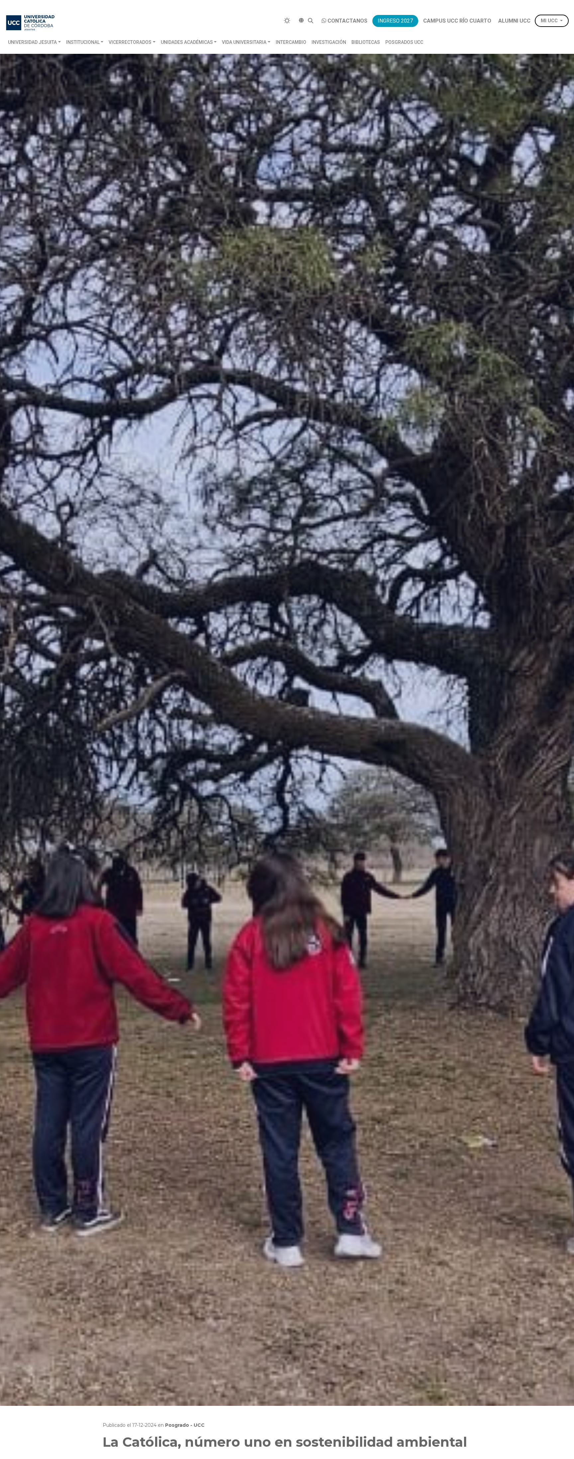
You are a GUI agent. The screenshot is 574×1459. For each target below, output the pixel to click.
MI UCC (549, 21)
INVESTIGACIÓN (329, 42)
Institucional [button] (83, 42)
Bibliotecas (365, 42)
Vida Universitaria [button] (244, 42)
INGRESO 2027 (395, 21)
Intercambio (291, 42)
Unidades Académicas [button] (187, 42)
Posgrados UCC (404, 42)
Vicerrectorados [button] (130, 42)
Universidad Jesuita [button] (32, 42)
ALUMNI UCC (514, 21)
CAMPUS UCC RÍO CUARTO (457, 21)
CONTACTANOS (347, 21)
